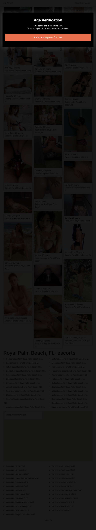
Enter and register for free (48, 37)
